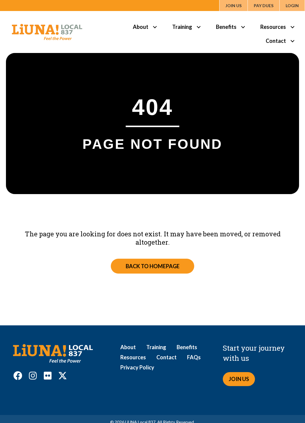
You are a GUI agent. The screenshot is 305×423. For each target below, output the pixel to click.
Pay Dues (263, 5)
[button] (18, 376)
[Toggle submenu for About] (154, 27)
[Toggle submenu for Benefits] (243, 27)
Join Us (233, 5)
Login (292, 5)
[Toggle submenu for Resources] (292, 27)
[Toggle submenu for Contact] (292, 41)
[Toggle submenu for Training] (198, 27)
